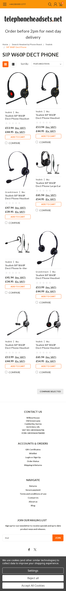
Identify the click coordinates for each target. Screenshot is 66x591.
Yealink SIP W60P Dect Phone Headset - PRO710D (48, 346)
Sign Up (37, 457)
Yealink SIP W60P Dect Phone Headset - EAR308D (48, 277)
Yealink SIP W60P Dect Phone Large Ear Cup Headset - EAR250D (48, 184)
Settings (33, 570)
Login (28, 457)
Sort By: (25, 63)
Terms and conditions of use (33, 494)
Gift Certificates (33, 449)
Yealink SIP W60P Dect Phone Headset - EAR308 (17, 197)
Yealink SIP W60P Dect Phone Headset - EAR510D (17, 117)
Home (5, 44)
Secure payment (33, 490)
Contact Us (33, 497)
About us (33, 501)
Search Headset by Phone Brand (27, 44)
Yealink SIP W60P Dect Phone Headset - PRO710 (17, 346)
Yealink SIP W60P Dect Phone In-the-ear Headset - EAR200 (18, 267)
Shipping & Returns (33, 465)
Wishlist (33, 453)
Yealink (49, 44)
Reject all (33, 578)
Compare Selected (50, 391)
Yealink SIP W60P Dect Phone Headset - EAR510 (48, 116)
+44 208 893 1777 (17, 4)
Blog (33, 505)
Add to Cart (18, 137)
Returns (33, 486)
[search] (49, 4)
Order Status (33, 461)
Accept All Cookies (33, 585)
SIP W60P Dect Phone (16, 47)
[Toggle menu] (4, 6)
